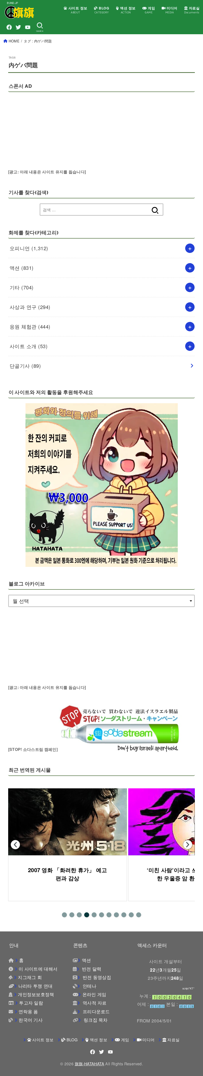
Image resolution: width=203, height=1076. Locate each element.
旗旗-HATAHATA (89, 1063)
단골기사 (25, 365)
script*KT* (188, 988)
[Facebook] (9, 27)
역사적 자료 (94, 1003)
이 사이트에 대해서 (38, 969)
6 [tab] (101, 914)
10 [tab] (131, 914)
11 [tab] (138, 914)
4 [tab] (86, 914)
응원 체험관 (30, 326)
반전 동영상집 (96, 977)
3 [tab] (79, 914)
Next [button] (187, 844)
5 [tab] (94, 914)
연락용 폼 (28, 1011)
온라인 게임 (94, 994)
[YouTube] (27, 27)
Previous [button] (15, 844)
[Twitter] (18, 27)
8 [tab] (116, 914)
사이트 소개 (29, 346)
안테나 (88, 986)
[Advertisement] (128, 138)
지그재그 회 (30, 977)
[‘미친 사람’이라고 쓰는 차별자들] (67, 821)
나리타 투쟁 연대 (35, 986)
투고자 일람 (31, 1003)
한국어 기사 (31, 1020)
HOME (14, 40)
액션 (22, 267)
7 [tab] (108, 914)
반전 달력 (91, 969)
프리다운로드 (95, 1011)
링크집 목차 (95, 1020)
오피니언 (29, 248)
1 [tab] (64, 914)
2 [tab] (71, 914)
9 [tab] (123, 914)
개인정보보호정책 (36, 994)
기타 (22, 287)
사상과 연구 (30, 306)
